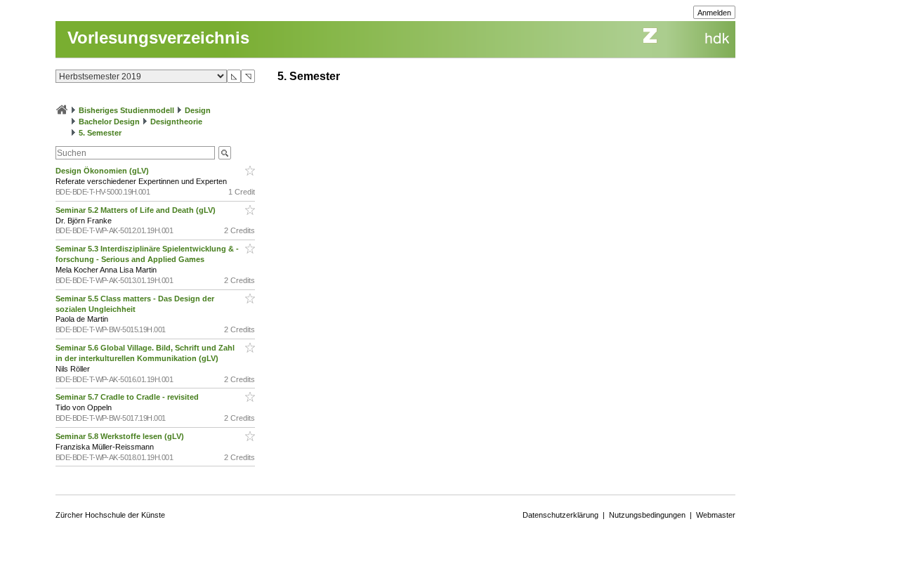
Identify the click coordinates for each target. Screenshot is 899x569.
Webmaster (715, 515)
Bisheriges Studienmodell (126, 110)
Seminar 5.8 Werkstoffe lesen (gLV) (120, 436)
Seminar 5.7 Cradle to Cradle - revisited (128, 397)
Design (198, 110)
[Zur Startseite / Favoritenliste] (61, 110)
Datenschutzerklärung (560, 515)
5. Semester (100, 133)
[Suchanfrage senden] (224, 152)
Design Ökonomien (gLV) (103, 170)
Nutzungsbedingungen (647, 515)
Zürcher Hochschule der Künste (110, 515)
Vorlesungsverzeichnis (158, 37)
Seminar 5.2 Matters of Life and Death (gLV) (136, 210)
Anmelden (714, 12)
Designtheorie (176, 121)
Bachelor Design (109, 121)
